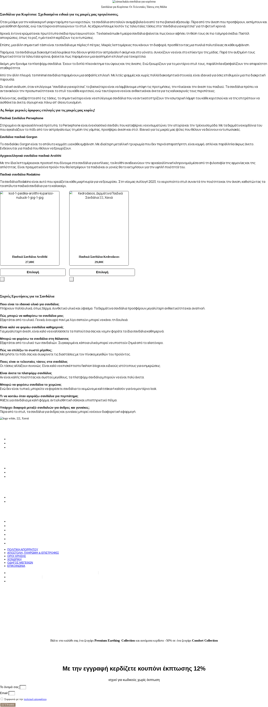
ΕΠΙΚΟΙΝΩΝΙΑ (16, 543)
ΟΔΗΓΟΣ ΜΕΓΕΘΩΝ (20, 538)
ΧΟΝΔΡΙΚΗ (14, 534)
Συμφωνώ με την (25, 699)
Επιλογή (33, 272)
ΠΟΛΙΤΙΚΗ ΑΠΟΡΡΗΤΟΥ (22, 521)
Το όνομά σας (10, 687)
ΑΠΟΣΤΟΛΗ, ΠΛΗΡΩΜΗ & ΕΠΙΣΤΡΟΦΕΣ (33, 525)
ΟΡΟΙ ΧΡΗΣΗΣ (16, 530)
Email (4, 693)
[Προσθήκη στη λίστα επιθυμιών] (2, 279)
